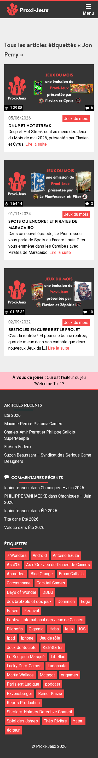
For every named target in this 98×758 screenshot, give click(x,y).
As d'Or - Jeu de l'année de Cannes (58, 564)
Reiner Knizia (50, 693)
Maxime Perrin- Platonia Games (33, 423)
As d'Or (13, 564)
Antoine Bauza (66, 555)
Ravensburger (19, 693)
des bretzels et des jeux (29, 601)
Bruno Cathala (71, 573)
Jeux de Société (22, 647)
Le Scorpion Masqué (26, 656)
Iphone (27, 638)
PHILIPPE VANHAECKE (25, 496)
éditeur (13, 730)
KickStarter (53, 647)
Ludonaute (57, 665)
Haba (54, 628)
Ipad (11, 638)
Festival (31, 610)
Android (40, 555)
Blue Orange (42, 573)
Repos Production (23, 702)
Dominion (66, 601)
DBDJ (47, 592)
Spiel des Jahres (22, 721)
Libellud (58, 656)
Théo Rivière (55, 721)
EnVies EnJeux (17, 446)
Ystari (78, 721)
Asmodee (16, 573)
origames (69, 674)
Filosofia (15, 628)
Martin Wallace (20, 674)
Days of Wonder (21, 592)
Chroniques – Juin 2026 (62, 487)
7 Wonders (17, 555)
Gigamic (36, 628)
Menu (88, 13)
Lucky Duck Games (24, 665)
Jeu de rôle (49, 638)
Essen (12, 610)
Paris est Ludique (23, 684)
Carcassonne (19, 582)
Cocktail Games (51, 582)
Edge (85, 601)
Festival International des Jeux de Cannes (45, 619)
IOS (82, 628)
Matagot (47, 674)
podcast (52, 684)
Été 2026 (12, 415)
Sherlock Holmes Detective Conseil (39, 711)
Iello (69, 628)
